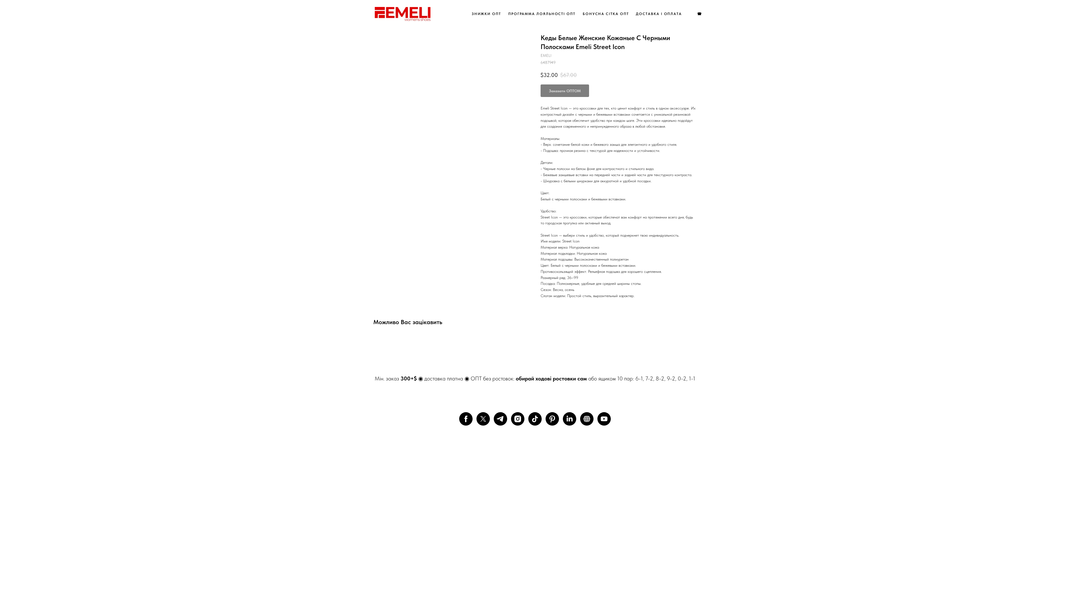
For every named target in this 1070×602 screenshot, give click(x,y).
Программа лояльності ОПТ (541, 14)
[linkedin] (569, 419)
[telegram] (500, 419)
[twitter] (483, 419)
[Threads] (587, 419)
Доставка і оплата (659, 14)
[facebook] (466, 419)
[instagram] (517, 419)
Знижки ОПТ (486, 14)
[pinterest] (552, 419)
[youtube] (604, 419)
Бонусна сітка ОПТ (606, 14)
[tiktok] (535, 419)
